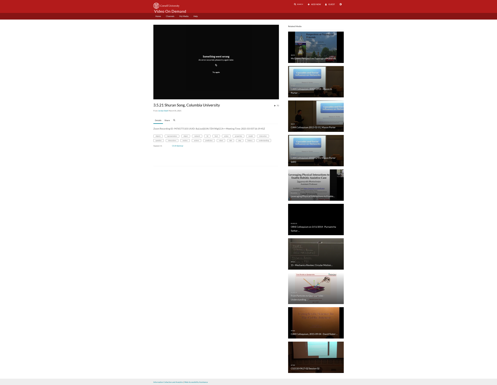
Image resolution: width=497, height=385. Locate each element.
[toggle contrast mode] (340, 4)
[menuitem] (158, 16)
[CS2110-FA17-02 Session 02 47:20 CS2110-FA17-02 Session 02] (316, 357)
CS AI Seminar (177, 146)
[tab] (158, 120)
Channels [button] (170, 16)
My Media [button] (183, 16)
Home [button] (158, 16)
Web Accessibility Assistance (196, 382)
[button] (298, 4)
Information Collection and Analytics (168, 382)
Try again (216, 72)
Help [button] (195, 16)
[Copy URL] (216, 65)
